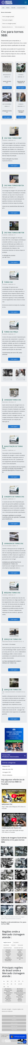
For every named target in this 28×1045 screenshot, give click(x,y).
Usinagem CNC (6, 772)
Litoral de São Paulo (18, 947)
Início (14, 1016)
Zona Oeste (6, 945)
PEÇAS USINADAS (7, 775)
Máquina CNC (6, 766)
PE (7, 984)
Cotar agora (7, 87)
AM (4, 986)
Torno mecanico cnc (20, 27)
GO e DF (20, 984)
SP (15, 981)
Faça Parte (14, 1029)
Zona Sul (13, 945)
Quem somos (14, 1023)
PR (19, 981)
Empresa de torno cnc (7, 27)
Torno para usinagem (7, 20)
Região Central (7, 942)
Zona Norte (15, 942)
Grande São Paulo (8, 947)
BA (11, 984)
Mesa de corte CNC (7, 769)
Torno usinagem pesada (8, 16)
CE (15, 984)
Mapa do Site (14, 1026)
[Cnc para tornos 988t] (7, 68)
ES (11, 981)
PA (8, 986)
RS (4, 984)
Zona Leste (20, 945)
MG (8, 981)
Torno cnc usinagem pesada (9, 23)
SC (22, 981)
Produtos (14, 1019)
